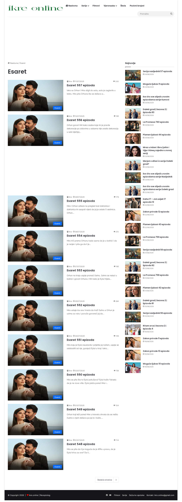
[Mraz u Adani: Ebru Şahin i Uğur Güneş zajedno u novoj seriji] (133, 151)
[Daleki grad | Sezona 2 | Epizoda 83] (133, 113)
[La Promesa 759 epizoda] (133, 241)
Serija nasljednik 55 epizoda (157, 313)
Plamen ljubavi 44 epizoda (156, 134)
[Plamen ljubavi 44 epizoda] (133, 138)
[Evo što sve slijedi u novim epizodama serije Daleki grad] (133, 190)
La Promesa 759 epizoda (155, 237)
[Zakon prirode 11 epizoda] (133, 342)
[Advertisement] (91, 37)
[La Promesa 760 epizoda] (133, 126)
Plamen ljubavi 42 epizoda (156, 287)
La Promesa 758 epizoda (155, 275)
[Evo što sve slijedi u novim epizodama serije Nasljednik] (133, 177)
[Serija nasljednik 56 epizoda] (133, 253)
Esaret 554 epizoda (81, 236)
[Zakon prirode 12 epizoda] (133, 215)
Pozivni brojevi (137, 5)
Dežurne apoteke (136, 495)
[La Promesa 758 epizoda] (133, 279)
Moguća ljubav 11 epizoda (156, 84)
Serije (84, 5)
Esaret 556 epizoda (81, 120)
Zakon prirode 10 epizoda (156, 351)
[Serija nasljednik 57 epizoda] (133, 75)
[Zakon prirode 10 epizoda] (133, 355)
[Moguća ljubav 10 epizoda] (133, 367)
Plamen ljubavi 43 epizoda (156, 224)
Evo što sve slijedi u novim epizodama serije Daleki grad (158, 188)
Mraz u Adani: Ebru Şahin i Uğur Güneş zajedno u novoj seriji (157, 150)
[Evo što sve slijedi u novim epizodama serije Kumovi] (133, 100)
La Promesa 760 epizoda (156, 122)
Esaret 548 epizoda (81, 444)
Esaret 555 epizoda (81, 201)
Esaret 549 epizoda (81, 409)
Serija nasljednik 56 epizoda (157, 249)
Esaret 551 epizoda (80, 340)
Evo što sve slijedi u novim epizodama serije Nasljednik (157, 175)
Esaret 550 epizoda (81, 375)
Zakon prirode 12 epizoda (156, 211)
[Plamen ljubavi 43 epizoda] (133, 228)
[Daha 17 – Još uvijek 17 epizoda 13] (133, 203)
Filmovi (96, 5)
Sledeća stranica (104, 480)
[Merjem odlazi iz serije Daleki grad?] (133, 165)
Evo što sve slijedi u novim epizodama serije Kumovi (156, 98)
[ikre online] (36, 8)
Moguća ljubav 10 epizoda (156, 363)
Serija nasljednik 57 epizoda (157, 71)
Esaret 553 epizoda (81, 270)
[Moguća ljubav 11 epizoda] (133, 88)
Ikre (70, 81)
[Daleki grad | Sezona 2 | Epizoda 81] (133, 304)
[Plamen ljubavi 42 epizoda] (133, 291)
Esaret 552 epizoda (81, 305)
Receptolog (45, 495)
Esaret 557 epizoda (81, 85)
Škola (123, 5)
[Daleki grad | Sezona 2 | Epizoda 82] (133, 266)
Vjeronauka (109, 5)
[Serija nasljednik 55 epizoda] (133, 317)
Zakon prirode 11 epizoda (156, 338)
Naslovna (72, 5)
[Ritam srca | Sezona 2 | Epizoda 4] (133, 329)
